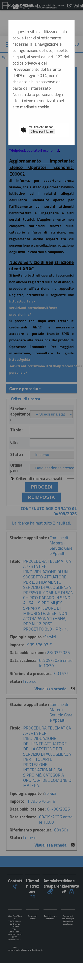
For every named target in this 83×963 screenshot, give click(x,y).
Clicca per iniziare (42, 131)
